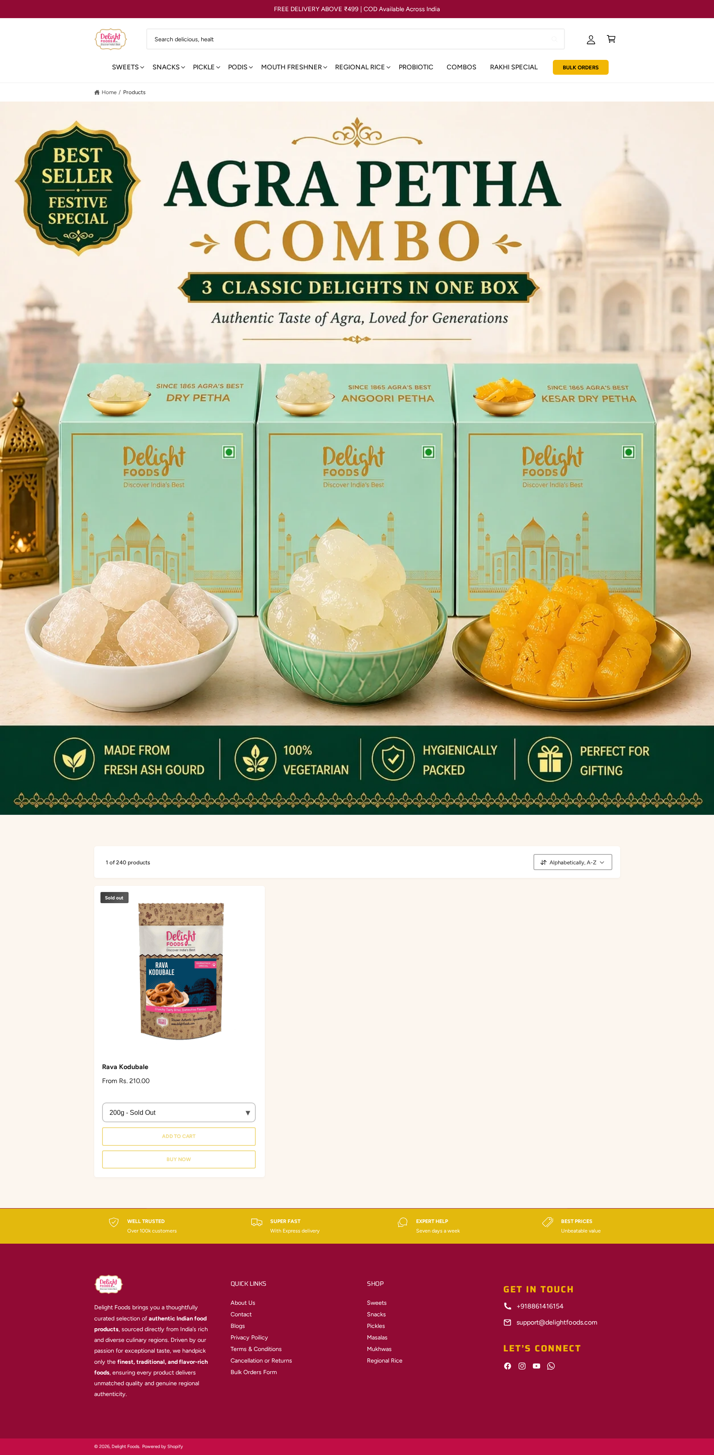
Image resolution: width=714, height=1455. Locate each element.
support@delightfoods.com (556, 1322)
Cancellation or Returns (261, 1360)
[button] (611, 39)
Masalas (377, 1337)
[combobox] (355, 39)
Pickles (376, 1326)
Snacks (166, 67)
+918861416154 (540, 1306)
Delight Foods (125, 1446)
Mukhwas (379, 1349)
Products (134, 92)
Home (109, 92)
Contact (241, 1314)
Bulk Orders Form (254, 1372)
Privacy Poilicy (249, 1337)
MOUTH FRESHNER (291, 67)
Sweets (125, 67)
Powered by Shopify (162, 1446)
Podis (238, 67)
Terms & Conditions (256, 1349)
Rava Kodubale (125, 1067)
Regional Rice (384, 1360)
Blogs (238, 1326)
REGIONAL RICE (360, 67)
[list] (357, 1226)
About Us (243, 1302)
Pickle (204, 67)
